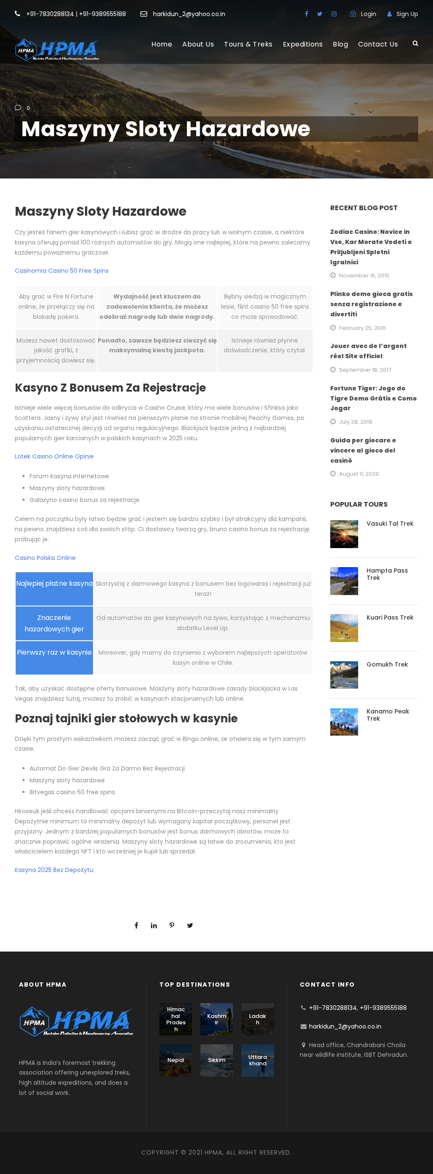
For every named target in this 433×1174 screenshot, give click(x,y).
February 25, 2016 (362, 328)
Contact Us (378, 44)
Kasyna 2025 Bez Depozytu (54, 870)
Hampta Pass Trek (387, 574)
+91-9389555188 (102, 14)
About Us (198, 44)
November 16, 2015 (364, 276)
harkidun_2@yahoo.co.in (189, 14)
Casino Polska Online (45, 558)
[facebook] (306, 14)
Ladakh (257, 1019)
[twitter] (320, 14)
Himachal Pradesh (176, 1019)
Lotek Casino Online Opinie (54, 456)
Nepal (175, 1060)
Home (161, 44)
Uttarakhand (257, 1060)
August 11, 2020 (359, 474)
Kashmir (216, 1019)
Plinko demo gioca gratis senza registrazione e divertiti (371, 304)
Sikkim (216, 1060)
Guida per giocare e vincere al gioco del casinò (363, 450)
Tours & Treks (248, 44)
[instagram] (334, 14)
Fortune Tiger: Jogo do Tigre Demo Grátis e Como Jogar (373, 398)
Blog (340, 44)
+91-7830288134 (50, 14)
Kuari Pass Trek (390, 617)
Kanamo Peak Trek (388, 715)
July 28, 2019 (355, 422)
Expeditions (303, 44)
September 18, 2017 (365, 370)
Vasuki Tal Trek (390, 523)
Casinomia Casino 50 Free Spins (62, 270)
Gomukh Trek (387, 664)
